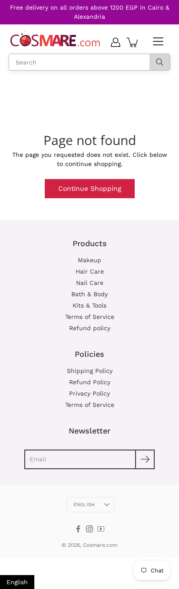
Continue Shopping (89, 189)
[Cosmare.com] (55, 39)
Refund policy (89, 328)
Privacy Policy (89, 393)
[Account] (116, 42)
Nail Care (89, 282)
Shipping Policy (90, 370)
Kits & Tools (89, 305)
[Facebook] (78, 528)
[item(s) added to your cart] (133, 42)
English (84, 505)
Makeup (89, 260)
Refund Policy (89, 382)
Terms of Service (89, 316)
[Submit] (145, 459)
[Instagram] (89, 528)
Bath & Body (89, 294)
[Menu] (157, 41)
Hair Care (90, 271)
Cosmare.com (100, 545)
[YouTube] (100, 528)
